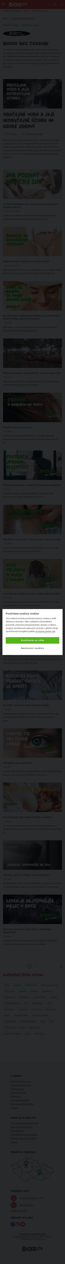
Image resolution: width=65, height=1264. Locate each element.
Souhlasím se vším (32, 640)
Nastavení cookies (32, 648)
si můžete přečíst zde (45, 631)
